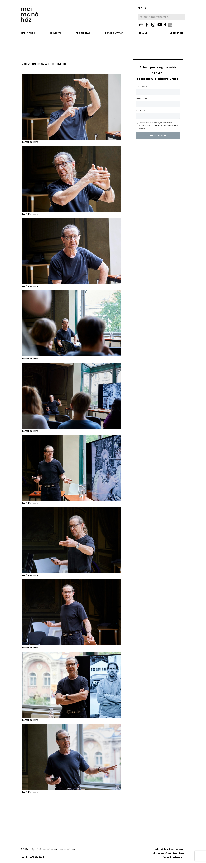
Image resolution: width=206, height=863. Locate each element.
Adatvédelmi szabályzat (169, 849)
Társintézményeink (172, 857)
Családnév (141, 86)
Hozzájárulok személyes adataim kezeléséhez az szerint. (158, 125)
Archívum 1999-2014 (32, 857)
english (142, 8)
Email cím (141, 110)
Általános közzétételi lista (168, 853)
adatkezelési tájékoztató (166, 125)
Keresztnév (141, 98)
